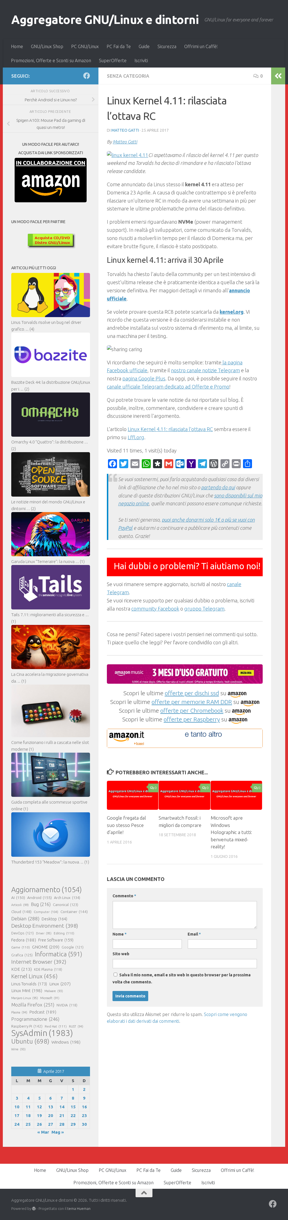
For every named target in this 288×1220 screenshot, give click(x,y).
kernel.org (232, 312)
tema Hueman (79, 1208)
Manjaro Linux (24, 998)
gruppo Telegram (204, 608)
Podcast (43, 1012)
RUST (76, 1026)
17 (16, 1115)
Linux (60, 983)
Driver (43, 933)
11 (28, 1106)
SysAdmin (42, 1033)
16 (84, 1106)
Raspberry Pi (26, 1026)
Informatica (58, 954)
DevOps (22, 933)
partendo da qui (218, 487)
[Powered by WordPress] (34, 1208)
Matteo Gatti (125, 130)
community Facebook (155, 608)
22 (73, 1115)
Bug (41, 904)
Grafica (22, 955)
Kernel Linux (34, 976)
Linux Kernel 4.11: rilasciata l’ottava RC (170, 429)
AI (18, 897)
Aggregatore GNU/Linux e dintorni (105, 19)
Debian (25, 918)
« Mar (43, 1132)
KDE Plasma (48, 969)
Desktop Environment (44, 926)
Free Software (55, 940)
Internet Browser (38, 962)
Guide (144, 46)
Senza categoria (128, 76)
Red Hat (56, 1026)
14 (61, 1106)
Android (39, 897)
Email (194, 934)
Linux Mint (26, 990)
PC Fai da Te (119, 46)
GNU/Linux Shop (47, 46)
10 (16, 1106)
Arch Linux (67, 898)
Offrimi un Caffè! (201, 46)
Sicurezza (167, 46)
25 (28, 1124)
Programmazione (35, 1019)
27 (50, 1124)
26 (39, 1124)
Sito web (120, 954)
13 (50, 1106)
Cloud (21, 911)
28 (61, 1124)
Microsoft (49, 998)
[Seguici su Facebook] (86, 75)
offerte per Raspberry (192, 719)
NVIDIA (67, 1005)
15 (73, 1106)
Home (17, 46)
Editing (64, 933)
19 (39, 1115)
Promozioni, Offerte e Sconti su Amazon (51, 60)
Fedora (23, 940)
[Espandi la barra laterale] (278, 76)
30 (84, 1124)
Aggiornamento (46, 889)
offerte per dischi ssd (192, 693)
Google (73, 947)
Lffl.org (136, 437)
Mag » (57, 1132)
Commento (124, 896)
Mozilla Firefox (32, 1004)
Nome (119, 934)
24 (16, 1124)
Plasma (19, 1012)
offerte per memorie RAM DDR (192, 701)
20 (50, 1115)
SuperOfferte (113, 60)
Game (20, 947)
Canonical (65, 905)
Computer (46, 912)
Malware (53, 991)
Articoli (20, 905)
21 (61, 1115)
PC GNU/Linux (85, 46)
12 (39, 1106)
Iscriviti (141, 60)
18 (28, 1115)
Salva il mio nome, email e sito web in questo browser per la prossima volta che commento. (181, 978)
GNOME (45, 946)
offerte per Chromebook (191, 710)
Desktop (54, 919)
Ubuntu (30, 1041)
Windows (65, 1042)
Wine (18, 1049)
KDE (21, 969)
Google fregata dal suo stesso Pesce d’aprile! (126, 825)
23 (84, 1115)
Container (74, 911)
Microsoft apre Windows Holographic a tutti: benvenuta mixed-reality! (231, 832)
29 (73, 1124)
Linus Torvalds (29, 983)
